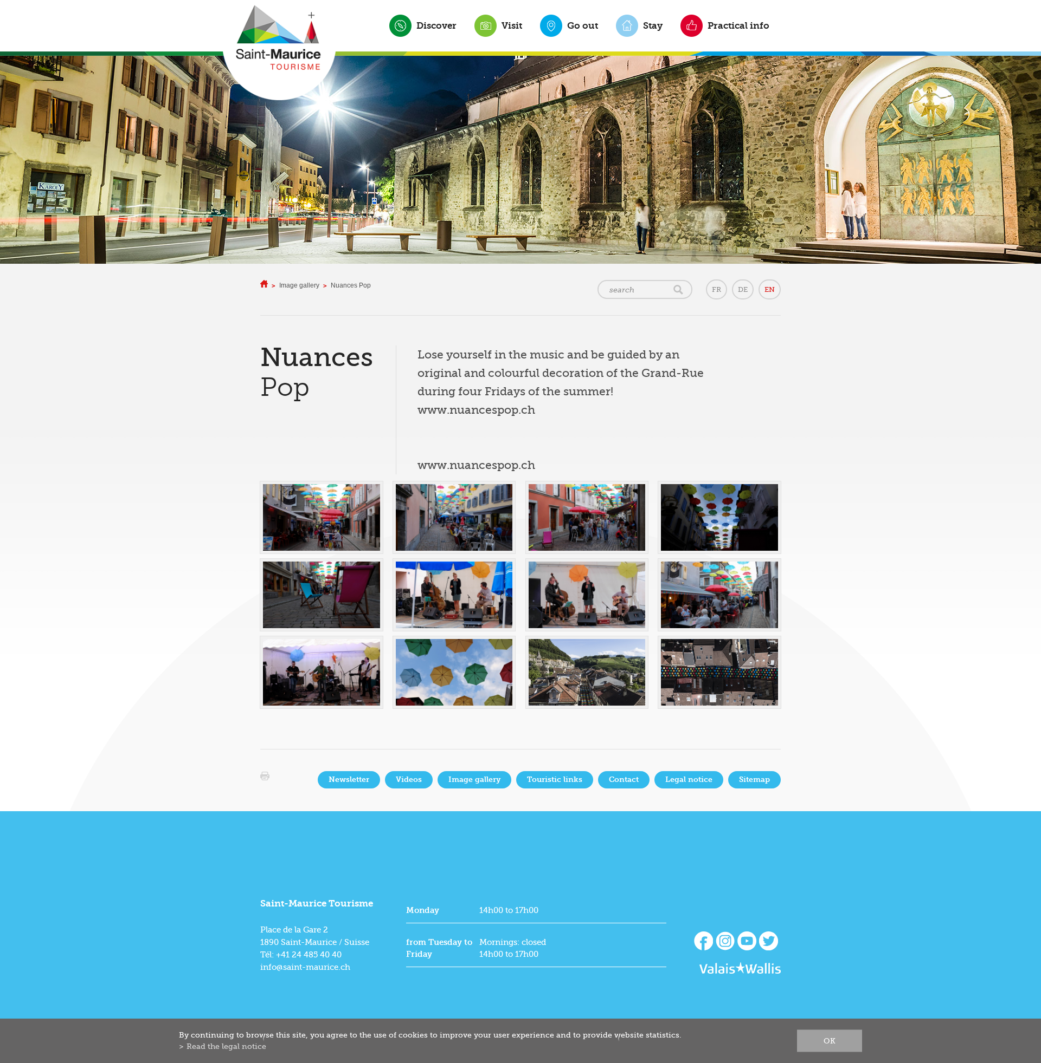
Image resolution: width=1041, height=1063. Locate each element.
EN (769, 289)
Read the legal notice (226, 1046)
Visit (512, 25)
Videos (409, 779)
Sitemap (754, 779)
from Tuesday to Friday (439, 948)
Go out (582, 25)
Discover (436, 25)
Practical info (738, 25)
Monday (422, 910)
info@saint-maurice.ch (305, 967)
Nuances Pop (351, 285)
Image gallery (299, 285)
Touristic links (554, 779)
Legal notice (688, 779)
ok (830, 1040)
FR (716, 289)
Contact (624, 779)
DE (743, 289)
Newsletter (349, 779)
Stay (653, 25)
